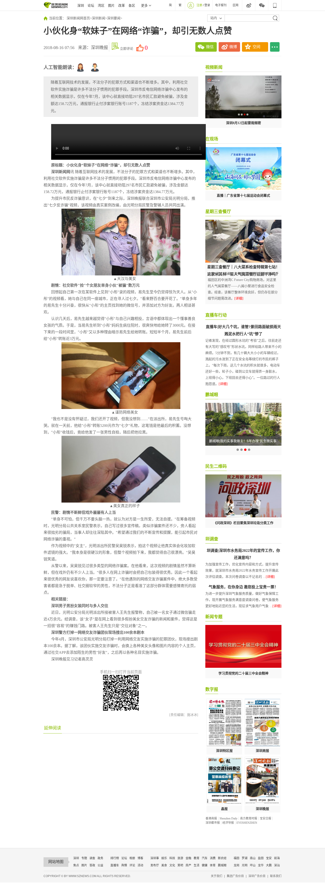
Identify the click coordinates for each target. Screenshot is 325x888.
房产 (188, 865)
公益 (100, 865)
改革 (121, 5)
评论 (132, 865)
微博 (233, 47)
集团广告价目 (235, 876)
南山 (253, 858)
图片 (111, 5)
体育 (213, 865)
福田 (236, 858)
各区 (131, 5)
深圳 (80, 5)
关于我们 (216, 876)
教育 (196, 858)
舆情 (124, 865)
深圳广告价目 (257, 876)
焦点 (76, 865)
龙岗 (236, 865)
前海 (277, 858)
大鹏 (269, 865)
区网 (235, 5)
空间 (256, 47)
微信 (210, 47)
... (275, 47)
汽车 (204, 858)
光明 (244, 865)
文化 (172, 865)
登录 (207, 5)
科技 (172, 858)
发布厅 (154, 865)
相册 (132, 858)
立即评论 (126, 48)
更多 (144, 5)
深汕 (277, 865)
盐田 (261, 858)
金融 (188, 858)
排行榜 (114, 858)
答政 (92, 865)
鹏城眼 (222, 865)
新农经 (222, 858)
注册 (199, 5)
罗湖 (244, 858)
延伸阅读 (52, 728)
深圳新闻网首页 (78, 18)
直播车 (114, 865)
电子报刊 (221, 5)
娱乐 (164, 858)
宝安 (269, 858)
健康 (204, 865)
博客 (140, 858)
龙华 (261, 865)
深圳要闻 (113, 18)
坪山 (253, 865)
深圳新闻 (98, 18)
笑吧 (180, 865)
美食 (164, 865)
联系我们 (275, 876)
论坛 (91, 5)
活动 (140, 865)
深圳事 (154, 858)
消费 (213, 858)
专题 (84, 858)
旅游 (180, 858)
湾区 (101, 5)
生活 (196, 865)
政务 (100, 858)
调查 (92, 858)
